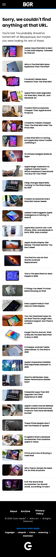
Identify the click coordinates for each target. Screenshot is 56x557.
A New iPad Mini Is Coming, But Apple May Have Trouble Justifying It (38, 140)
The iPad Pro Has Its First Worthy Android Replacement (36, 260)
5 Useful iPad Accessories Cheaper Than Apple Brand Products (37, 110)
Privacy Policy (40, 512)
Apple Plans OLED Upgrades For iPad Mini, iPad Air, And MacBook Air (37, 95)
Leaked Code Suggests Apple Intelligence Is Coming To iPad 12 (38, 215)
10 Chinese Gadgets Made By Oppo (38, 155)
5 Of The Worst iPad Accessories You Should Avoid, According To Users (37, 484)
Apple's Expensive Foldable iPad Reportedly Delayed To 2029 (37, 364)
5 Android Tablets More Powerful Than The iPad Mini (38, 80)
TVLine (32, 532)
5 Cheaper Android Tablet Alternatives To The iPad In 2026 (37, 349)
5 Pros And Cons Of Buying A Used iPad (38, 454)
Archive (25, 511)
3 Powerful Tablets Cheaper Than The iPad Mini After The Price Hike (38, 125)
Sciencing (43, 532)
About (13, 511)
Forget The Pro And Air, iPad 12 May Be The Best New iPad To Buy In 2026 (38, 334)
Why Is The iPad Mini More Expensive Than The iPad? (37, 65)
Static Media (19, 518)
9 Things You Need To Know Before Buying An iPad (37, 290)
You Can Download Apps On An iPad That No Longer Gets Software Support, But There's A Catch (38, 320)
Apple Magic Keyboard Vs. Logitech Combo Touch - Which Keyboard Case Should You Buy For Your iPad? (38, 170)
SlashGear (28, 536)
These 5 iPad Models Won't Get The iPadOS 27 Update (37, 424)
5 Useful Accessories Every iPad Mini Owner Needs (37, 200)
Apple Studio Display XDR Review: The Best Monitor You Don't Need (38, 245)
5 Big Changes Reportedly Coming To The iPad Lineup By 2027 (37, 185)
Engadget (10, 532)
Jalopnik (22, 532)
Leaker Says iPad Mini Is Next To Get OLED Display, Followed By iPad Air (38, 50)
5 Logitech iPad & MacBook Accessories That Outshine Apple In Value (37, 439)
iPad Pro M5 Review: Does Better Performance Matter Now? (37, 379)
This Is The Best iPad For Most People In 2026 (38, 275)
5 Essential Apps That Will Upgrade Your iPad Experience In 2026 (36, 394)
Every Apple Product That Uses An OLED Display (36, 305)
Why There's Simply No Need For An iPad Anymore (38, 469)
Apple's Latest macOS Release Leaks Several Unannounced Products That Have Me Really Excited (38, 409)
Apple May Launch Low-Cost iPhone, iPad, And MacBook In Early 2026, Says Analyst (38, 230)
